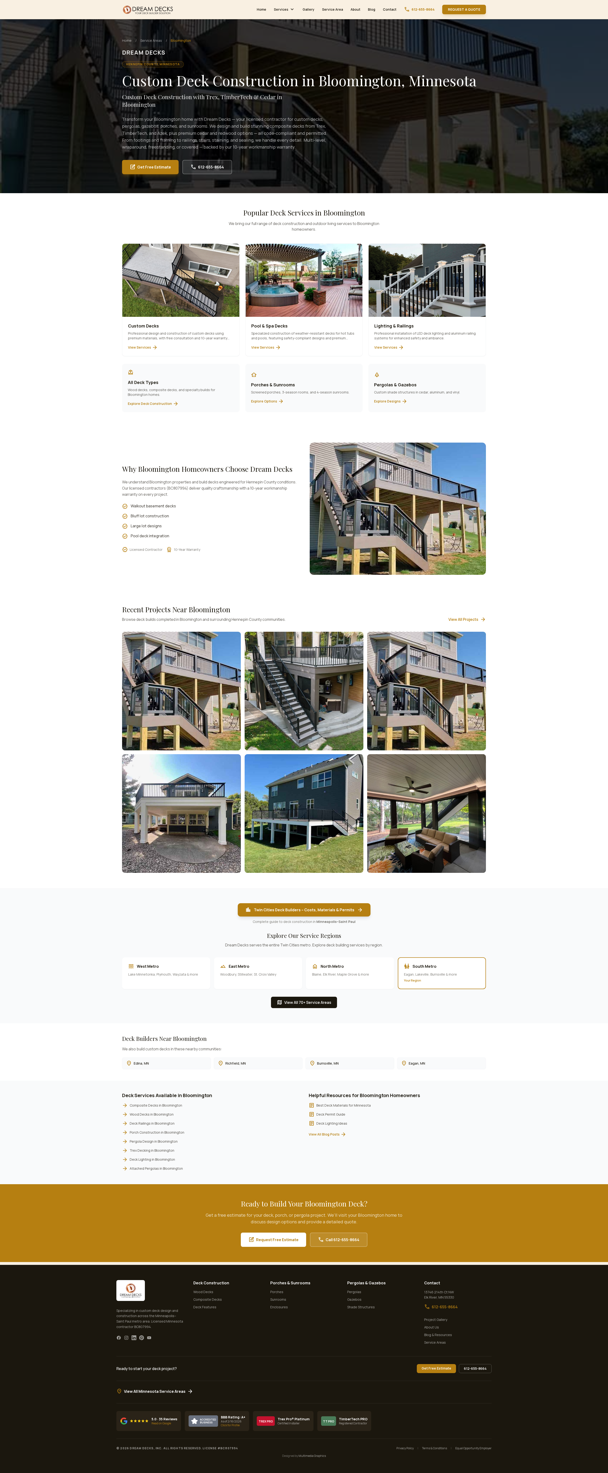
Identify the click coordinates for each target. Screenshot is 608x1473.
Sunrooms (278, 1299)
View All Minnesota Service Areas (154, 1391)
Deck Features (204, 1307)
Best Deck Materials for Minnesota (340, 1105)
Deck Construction (211, 1283)
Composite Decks (207, 1299)
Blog (371, 9)
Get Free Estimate (150, 167)
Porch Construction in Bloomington (153, 1132)
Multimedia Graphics (312, 1456)
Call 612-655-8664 (338, 1239)
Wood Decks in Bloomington (148, 1114)
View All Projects (467, 619)
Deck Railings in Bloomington (148, 1123)
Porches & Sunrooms (290, 1283)
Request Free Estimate (273, 1239)
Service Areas (151, 40)
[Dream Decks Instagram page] (126, 1337)
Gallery (308, 9)
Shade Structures (361, 1307)
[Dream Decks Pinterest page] (141, 1337)
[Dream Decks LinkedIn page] (134, 1337)
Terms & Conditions (434, 1448)
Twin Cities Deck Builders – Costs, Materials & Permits (304, 910)
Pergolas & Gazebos (366, 1283)
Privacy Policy (405, 1448)
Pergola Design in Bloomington (150, 1141)
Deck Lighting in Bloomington (148, 1159)
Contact (389, 9)
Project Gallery (435, 1319)
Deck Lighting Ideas (328, 1123)
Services (284, 9)
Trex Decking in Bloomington (148, 1150)
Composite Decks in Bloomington (152, 1105)
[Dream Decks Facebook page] (118, 1337)
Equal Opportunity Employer (473, 1448)
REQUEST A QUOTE (464, 9)
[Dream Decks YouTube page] (149, 1337)
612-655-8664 (419, 9)
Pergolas (354, 1292)
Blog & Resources (438, 1335)
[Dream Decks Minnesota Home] (148, 9)
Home (261, 9)
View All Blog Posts (327, 1134)
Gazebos (354, 1299)
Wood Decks (203, 1292)
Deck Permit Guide (327, 1114)
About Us (431, 1327)
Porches (276, 1292)
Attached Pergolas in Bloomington (152, 1168)
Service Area (332, 9)
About (355, 9)
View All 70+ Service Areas (304, 1002)
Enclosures (279, 1307)
